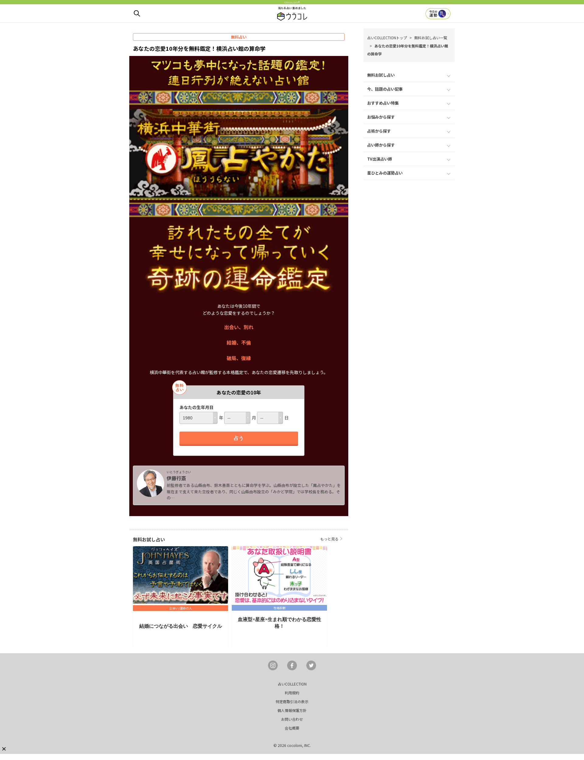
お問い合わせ (292, 719)
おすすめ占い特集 (383, 103)
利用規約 (292, 692)
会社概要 (292, 728)
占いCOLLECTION (292, 683)
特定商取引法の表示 (292, 701)
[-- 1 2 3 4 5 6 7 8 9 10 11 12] (237, 418)
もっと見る (329, 538)
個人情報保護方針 (292, 710)
